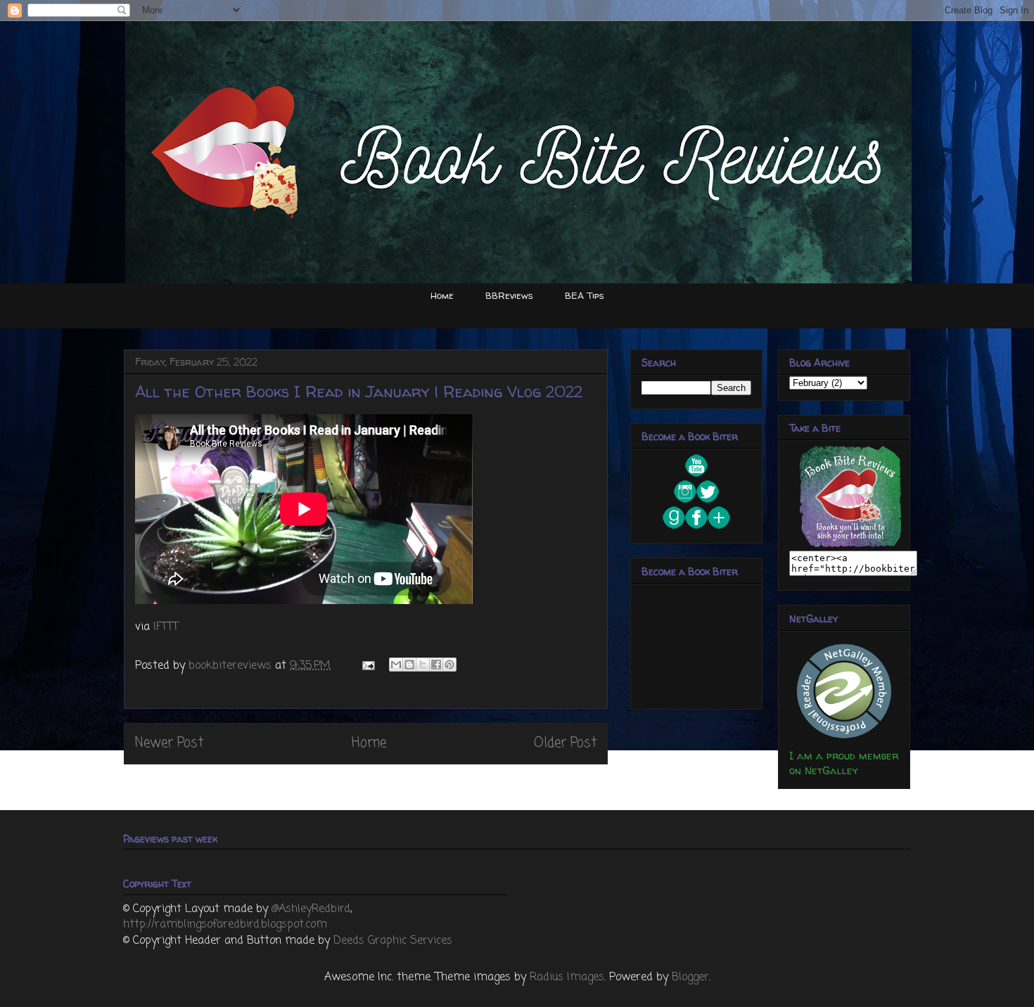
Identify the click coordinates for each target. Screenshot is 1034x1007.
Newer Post (169, 743)
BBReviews (509, 295)
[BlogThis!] (409, 665)
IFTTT (166, 627)
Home (442, 295)
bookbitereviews (232, 666)
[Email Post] (367, 666)
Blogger (690, 977)
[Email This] (396, 665)
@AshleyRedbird (311, 909)
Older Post (565, 743)
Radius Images (567, 977)
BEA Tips (584, 295)
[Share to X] (423, 665)
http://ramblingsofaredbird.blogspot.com (225, 924)
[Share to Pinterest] (449, 665)
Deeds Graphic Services (392, 940)
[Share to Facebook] (436, 665)
